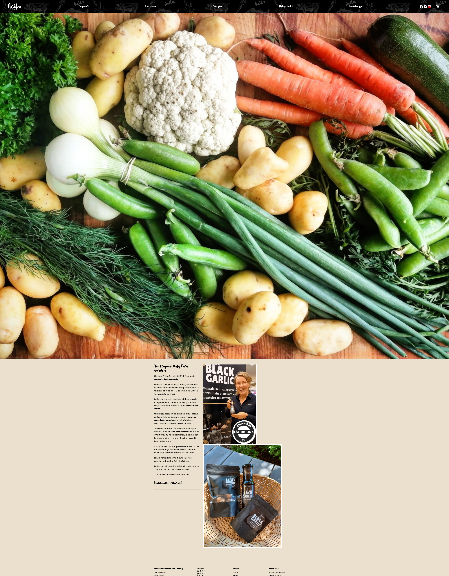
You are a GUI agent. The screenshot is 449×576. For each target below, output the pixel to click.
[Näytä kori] (438, 6)
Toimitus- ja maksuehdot (277, 572)
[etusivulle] (14, 6)
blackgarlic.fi (182, 466)
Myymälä (84, 6)
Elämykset (217, 6)
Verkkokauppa (356, 6)
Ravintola (150, 6)
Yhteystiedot (286, 6)
